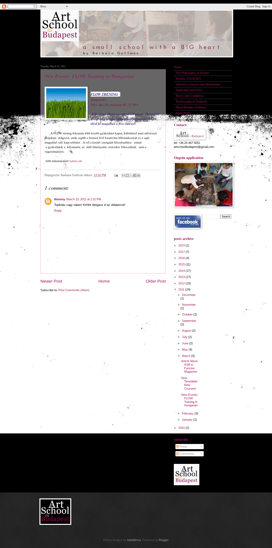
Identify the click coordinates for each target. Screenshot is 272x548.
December (189, 295)
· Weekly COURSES (187, 78)
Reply (58, 210)
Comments (186, 453)
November (189, 304)
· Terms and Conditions (189, 95)
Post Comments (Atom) (73, 290)
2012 (182, 283)
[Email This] (123, 175)
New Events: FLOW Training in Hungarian (89, 75)
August (187, 330)
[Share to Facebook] (135, 175)
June (185, 343)
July (185, 337)
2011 (181, 289)
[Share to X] (131, 175)
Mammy (59, 199)
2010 (182, 427)
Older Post (156, 281)
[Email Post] (115, 175)
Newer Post (51, 281)
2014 (182, 270)
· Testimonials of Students (190, 101)
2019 (182, 245)
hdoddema (134, 540)
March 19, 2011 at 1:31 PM (83, 199)
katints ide (75, 161)
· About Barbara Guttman (190, 107)
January (187, 419)
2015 (182, 264)
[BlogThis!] (127, 175)
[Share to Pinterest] (139, 175)
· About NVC (182, 113)
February (188, 413)
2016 (182, 258)
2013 (182, 277)
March (186, 355)
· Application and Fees (188, 90)
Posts (183, 446)
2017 (182, 251)
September (189, 320)
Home (104, 281)
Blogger (163, 540)
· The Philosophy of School (191, 73)
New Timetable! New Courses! (189, 383)
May (185, 349)
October (187, 314)
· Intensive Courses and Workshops (197, 84)
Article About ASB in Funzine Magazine (189, 366)
